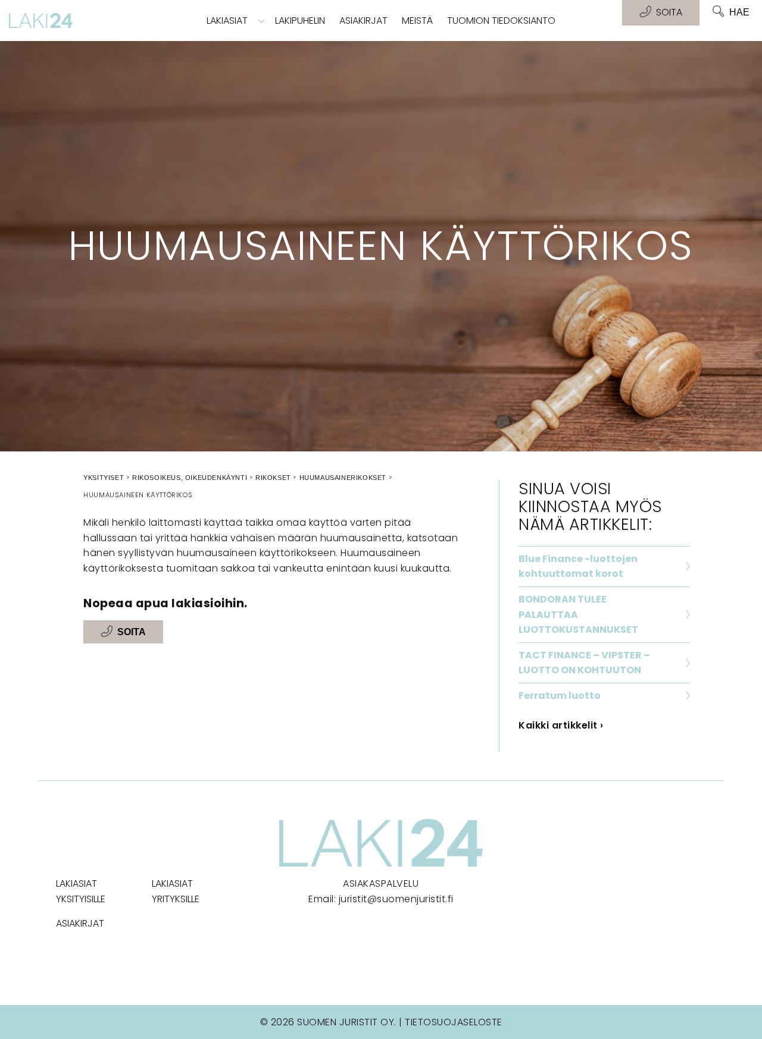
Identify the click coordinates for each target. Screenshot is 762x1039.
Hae (739, 12)
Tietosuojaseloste (453, 1022)
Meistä (417, 20)
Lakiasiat (227, 20)
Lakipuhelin (300, 20)
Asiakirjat (363, 20)
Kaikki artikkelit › (561, 725)
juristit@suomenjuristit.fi (396, 899)
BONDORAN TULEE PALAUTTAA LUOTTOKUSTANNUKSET (578, 614)
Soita (131, 632)
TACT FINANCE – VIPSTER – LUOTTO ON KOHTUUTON (584, 662)
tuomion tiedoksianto (501, 20)
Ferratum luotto (560, 695)
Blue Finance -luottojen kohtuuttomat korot (578, 566)
